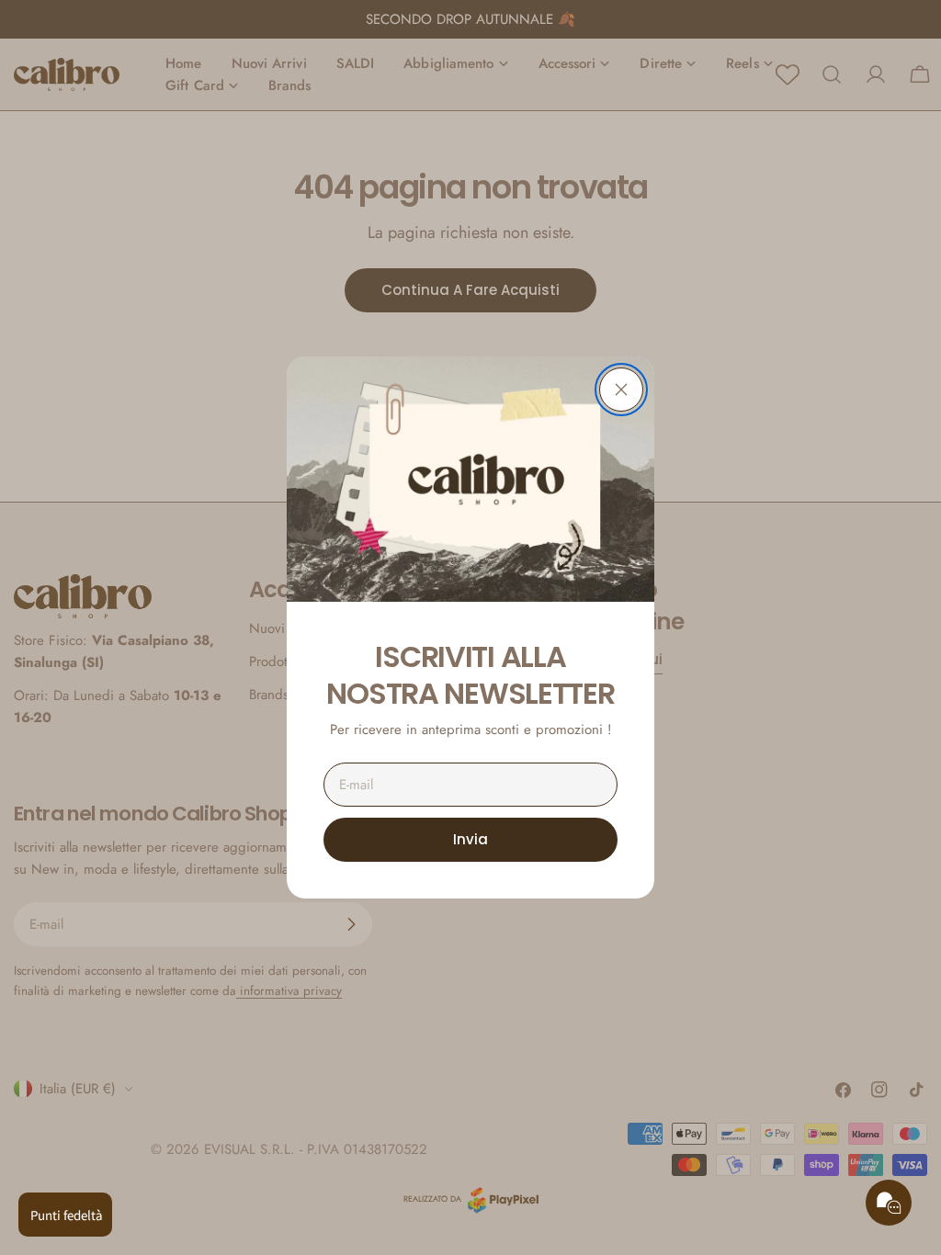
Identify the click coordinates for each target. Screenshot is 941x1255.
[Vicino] (621, 389)
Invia (470, 839)
